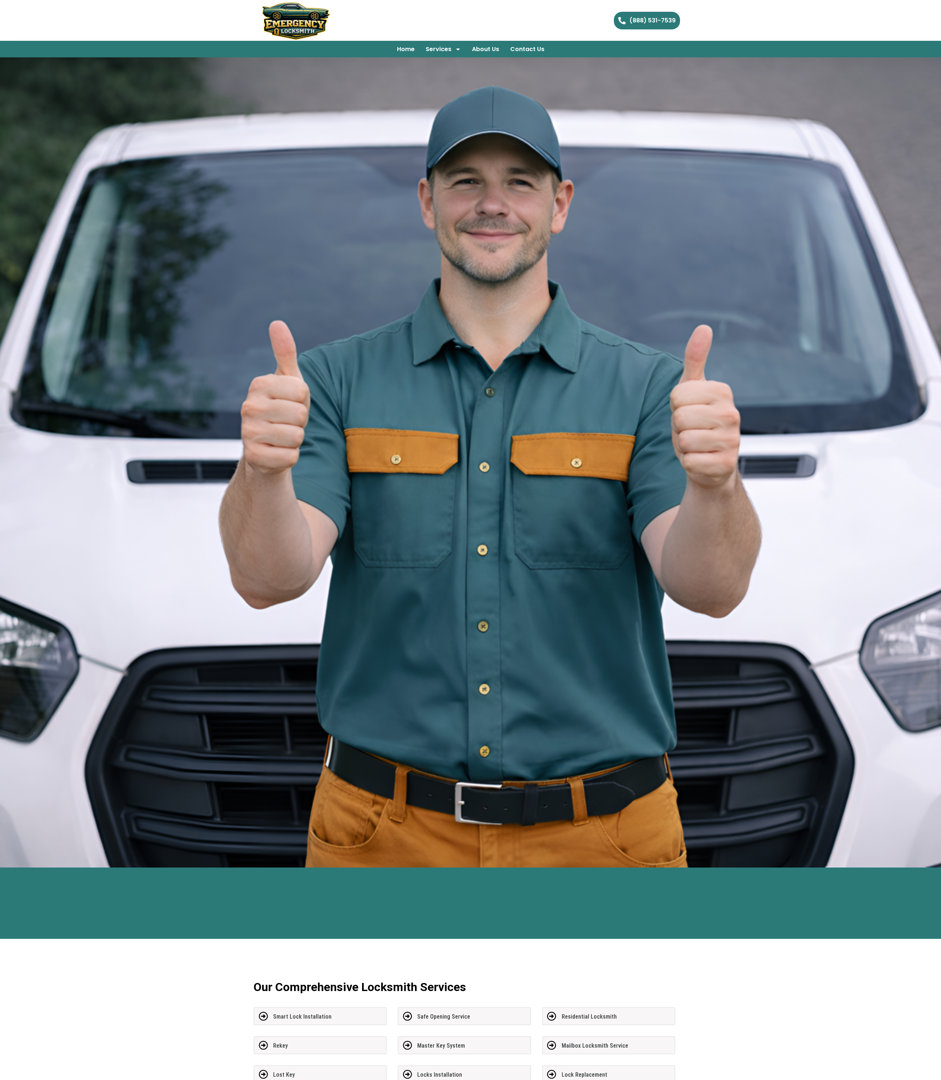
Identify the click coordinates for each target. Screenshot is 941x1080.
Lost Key (284, 1074)
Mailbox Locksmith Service (595, 1045)
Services (438, 49)
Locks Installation (439, 1074)
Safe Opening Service (443, 1016)
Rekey (280, 1045)
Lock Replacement (584, 1074)
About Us (485, 49)
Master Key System (441, 1045)
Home (406, 49)
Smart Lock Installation (302, 1016)
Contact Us (527, 49)
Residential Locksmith (589, 1016)
